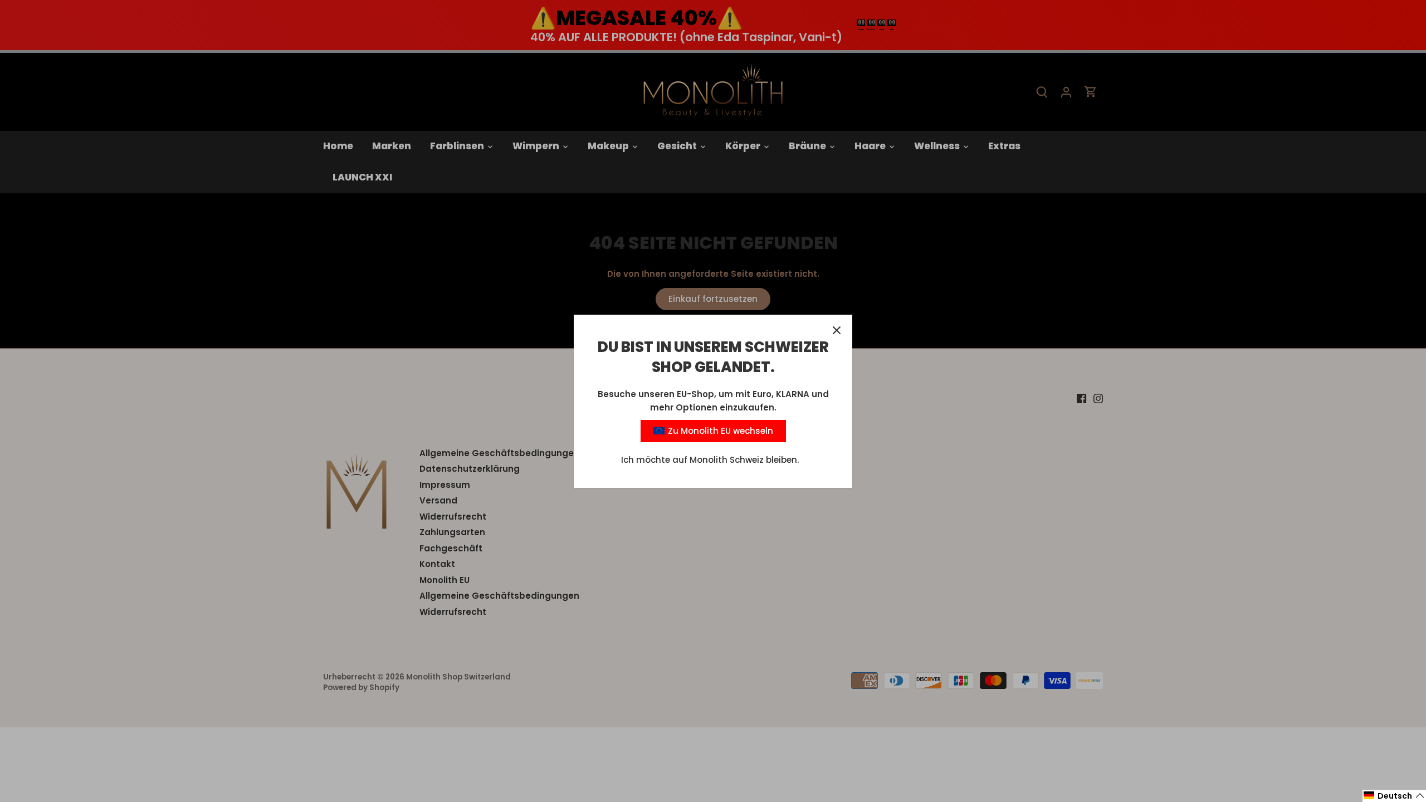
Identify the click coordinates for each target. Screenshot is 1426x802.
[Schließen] (836, 330)
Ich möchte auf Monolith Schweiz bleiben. (710, 460)
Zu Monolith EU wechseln (719, 431)
